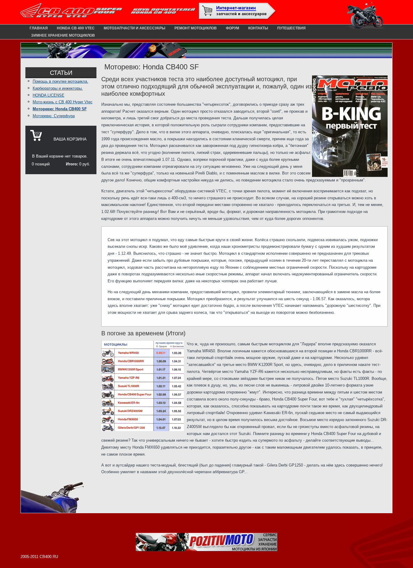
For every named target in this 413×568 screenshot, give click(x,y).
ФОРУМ (232, 28)
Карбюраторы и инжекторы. (58, 88)
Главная (39, 28)
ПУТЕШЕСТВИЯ (291, 28)
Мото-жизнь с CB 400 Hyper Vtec (63, 102)
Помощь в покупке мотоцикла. (60, 81)
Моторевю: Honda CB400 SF (60, 109)
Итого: (72, 164)
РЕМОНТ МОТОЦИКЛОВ (195, 28)
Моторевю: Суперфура (54, 116)
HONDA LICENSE (48, 95)
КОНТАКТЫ (258, 28)
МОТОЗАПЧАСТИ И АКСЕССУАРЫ (134, 28)
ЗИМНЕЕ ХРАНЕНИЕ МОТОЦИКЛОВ (63, 35)
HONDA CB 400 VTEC (76, 28)
